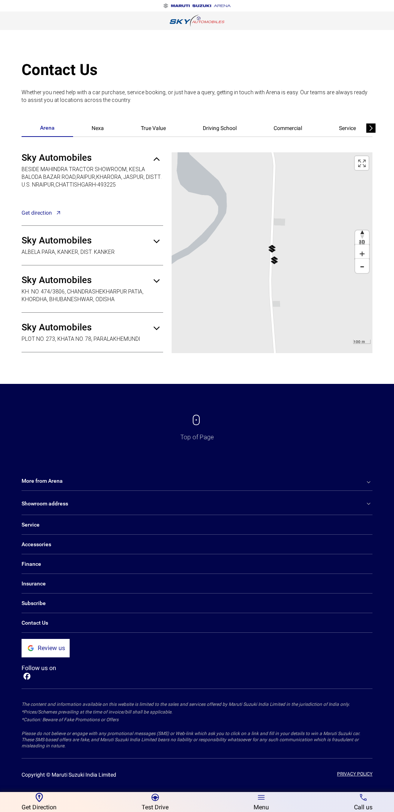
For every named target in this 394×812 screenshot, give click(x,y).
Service (347, 128)
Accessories (36, 544)
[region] (272, 252)
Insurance (34, 583)
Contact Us (35, 623)
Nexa (98, 128)
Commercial (288, 128)
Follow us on (39, 668)
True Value (153, 128)
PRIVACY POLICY (354, 774)
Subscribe (34, 603)
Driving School (220, 128)
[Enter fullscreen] (362, 163)
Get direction (37, 213)
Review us (51, 648)
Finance (31, 564)
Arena (47, 128)
